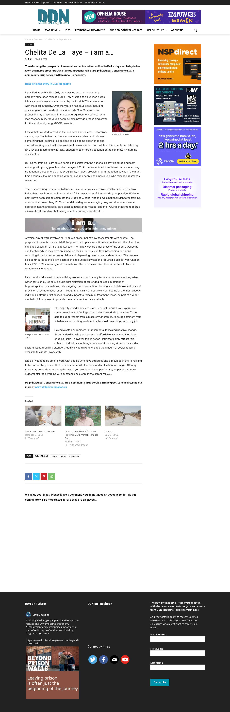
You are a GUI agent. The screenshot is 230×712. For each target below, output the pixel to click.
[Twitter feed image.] (52, 672)
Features (38, 39)
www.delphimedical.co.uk (51, 387)
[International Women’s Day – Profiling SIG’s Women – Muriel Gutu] (83, 416)
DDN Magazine (40, 614)
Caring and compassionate (40, 431)
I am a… (109, 431)
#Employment (34, 627)
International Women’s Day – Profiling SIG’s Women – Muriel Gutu (81, 435)
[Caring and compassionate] (43, 416)
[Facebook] (28, 476)
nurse (63, 456)
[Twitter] (36, 476)
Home (28, 39)
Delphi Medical (41, 456)
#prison (74, 620)
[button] (195, 30)
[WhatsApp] (51, 476)
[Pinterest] (44, 476)
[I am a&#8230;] (123, 416)
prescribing (74, 456)
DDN (30, 59)
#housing (50, 623)
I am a (54, 456)
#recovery (43, 633)
